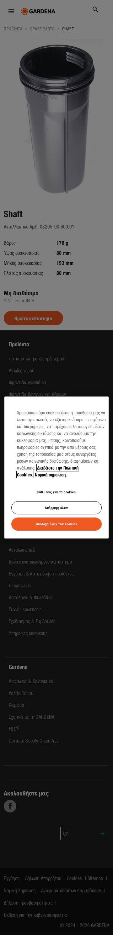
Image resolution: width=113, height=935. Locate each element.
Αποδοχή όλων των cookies (56, 523)
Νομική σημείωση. (51, 474)
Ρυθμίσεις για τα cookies (56, 491)
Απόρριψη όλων (56, 507)
